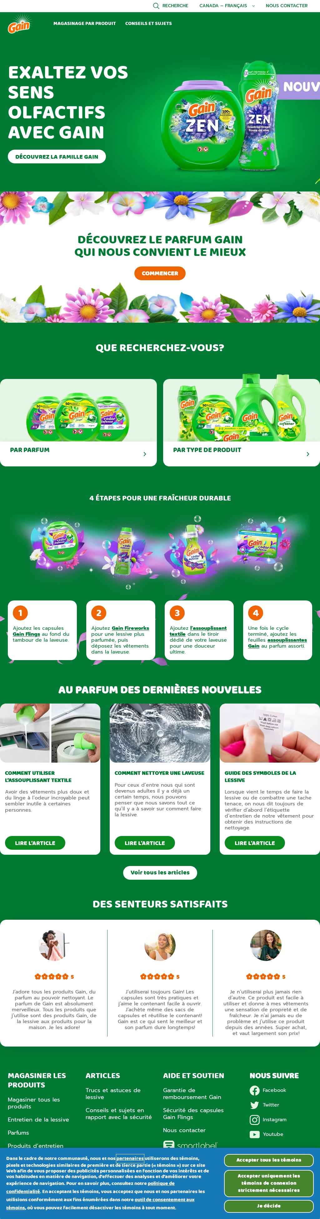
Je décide (269, 1206)
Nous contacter (287, 6)
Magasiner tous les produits (34, 1103)
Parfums (18, 1132)
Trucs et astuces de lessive (113, 1094)
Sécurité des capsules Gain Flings (193, 1114)
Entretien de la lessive (38, 1119)
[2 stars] (45, 977)
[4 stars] (58, 977)
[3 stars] (51, 977)
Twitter (271, 1105)
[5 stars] (65, 977)
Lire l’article (35, 843)
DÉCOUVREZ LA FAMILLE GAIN (56, 157)
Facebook (274, 1090)
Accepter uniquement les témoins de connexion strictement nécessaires (269, 1183)
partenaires (130, 1159)
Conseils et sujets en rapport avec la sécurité (119, 1114)
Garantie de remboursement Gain (192, 1094)
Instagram (275, 1119)
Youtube (273, 1134)
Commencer (160, 274)
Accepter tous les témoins (269, 1160)
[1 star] (38, 977)
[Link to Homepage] (20, 32)
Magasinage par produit (84, 24)
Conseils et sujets (148, 24)
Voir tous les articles (160, 873)
